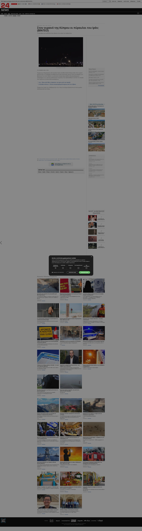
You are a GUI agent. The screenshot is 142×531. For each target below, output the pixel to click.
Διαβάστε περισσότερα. (70, 262)
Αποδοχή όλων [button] (84, 272)
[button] (58, 272)
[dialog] (71, 265)
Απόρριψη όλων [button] (72, 272)
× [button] (91, 256)
